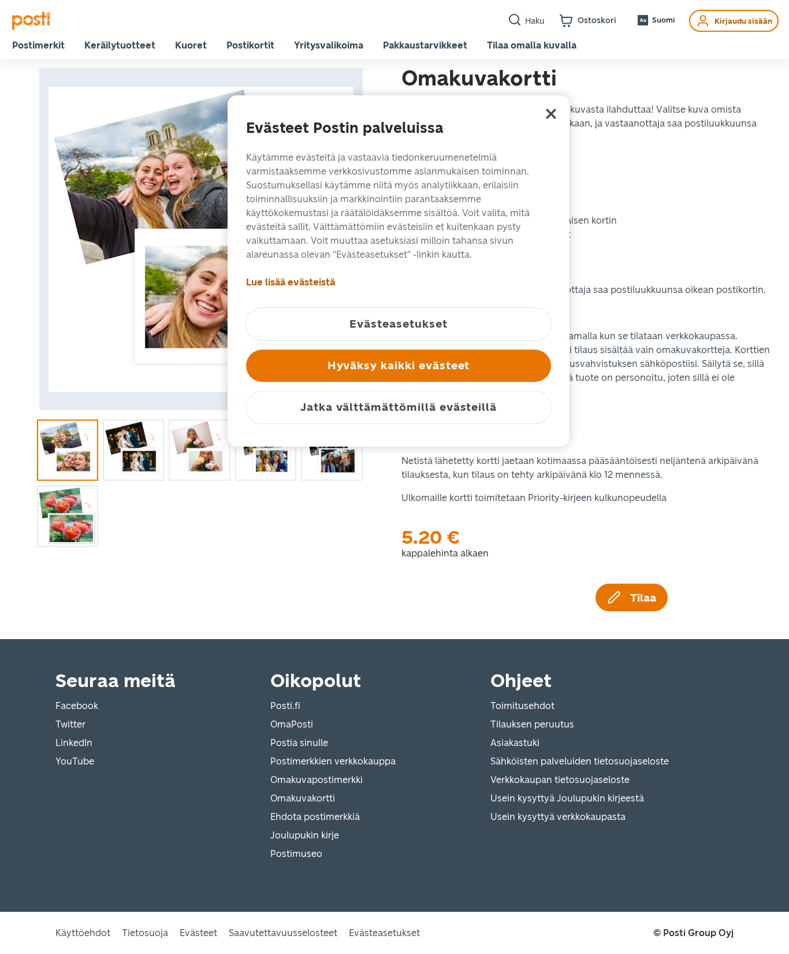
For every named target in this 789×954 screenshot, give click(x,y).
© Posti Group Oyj (693, 933)
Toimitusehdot (522, 705)
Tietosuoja (145, 932)
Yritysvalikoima (328, 45)
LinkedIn (73, 742)
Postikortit (250, 45)
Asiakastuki (514, 742)
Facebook (76, 705)
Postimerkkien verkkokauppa (333, 761)
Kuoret (191, 45)
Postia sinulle (299, 742)
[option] (201, 239)
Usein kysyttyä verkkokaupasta (558, 816)
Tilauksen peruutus (532, 724)
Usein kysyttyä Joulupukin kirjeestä (567, 798)
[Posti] (31, 20)
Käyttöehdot (82, 932)
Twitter (70, 724)
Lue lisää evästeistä (290, 282)
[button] (655, 20)
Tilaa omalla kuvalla (531, 45)
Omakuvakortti (302, 798)
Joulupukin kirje (304, 835)
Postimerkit (38, 45)
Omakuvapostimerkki (316, 779)
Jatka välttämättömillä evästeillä (398, 407)
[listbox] (201, 239)
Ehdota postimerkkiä (315, 816)
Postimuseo (296, 853)
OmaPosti (291, 724)
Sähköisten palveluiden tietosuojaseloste (579, 761)
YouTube (74, 761)
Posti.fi (285, 705)
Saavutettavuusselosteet (283, 932)
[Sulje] (551, 114)
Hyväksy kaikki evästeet (398, 365)
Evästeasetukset (384, 932)
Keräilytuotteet (119, 45)
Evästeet (198, 932)
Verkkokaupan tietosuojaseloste (560, 779)
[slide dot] (67, 450)
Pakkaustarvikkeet (425, 45)
